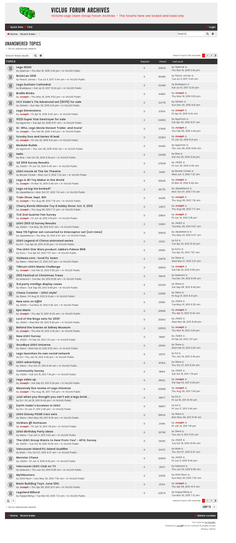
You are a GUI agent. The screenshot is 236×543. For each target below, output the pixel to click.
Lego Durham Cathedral (33, 84)
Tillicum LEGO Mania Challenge (38, 267)
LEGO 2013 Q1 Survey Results (36, 223)
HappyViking (27, 495)
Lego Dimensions (28, 110)
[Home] (27, 13)
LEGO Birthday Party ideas (34, 431)
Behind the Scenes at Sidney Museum (43, 327)
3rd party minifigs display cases (39, 284)
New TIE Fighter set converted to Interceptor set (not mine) (59, 232)
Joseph (24, 96)
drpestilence (27, 192)
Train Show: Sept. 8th (31, 197)
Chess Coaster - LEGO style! (36, 293)
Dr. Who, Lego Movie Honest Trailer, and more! (49, 128)
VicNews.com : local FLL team (37, 258)
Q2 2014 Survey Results (32, 162)
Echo (22, 253)
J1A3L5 (23, 166)
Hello (19, 154)
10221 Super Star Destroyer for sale (41, 119)
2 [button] (207, 55)
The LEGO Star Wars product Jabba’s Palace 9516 (51, 249)
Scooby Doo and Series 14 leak (37, 136)
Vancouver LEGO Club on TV (36, 466)
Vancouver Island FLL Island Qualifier (42, 449)
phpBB (179, 525)
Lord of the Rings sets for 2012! (38, 319)
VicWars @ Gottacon (31, 423)
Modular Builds (26, 145)
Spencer (24, 70)
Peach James (27, 79)
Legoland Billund (28, 492)
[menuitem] (28, 27)
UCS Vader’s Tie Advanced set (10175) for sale (48, 102)
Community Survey (30, 371)
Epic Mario (23, 310)
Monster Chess (27, 457)
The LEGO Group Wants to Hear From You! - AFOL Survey (56, 440)
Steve (23, 261)
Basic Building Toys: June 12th (37, 483)
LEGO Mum (26, 478)
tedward (24, 279)
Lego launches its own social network (43, 353)
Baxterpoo (25, 88)
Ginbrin (24, 105)
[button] (215, 56)
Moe (22, 157)
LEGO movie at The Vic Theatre (38, 171)
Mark (22, 452)
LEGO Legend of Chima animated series (44, 241)
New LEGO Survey (28, 336)
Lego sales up (26, 379)
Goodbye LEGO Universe (33, 345)
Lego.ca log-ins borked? (33, 188)
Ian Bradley (210, 522)
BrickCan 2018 (26, 76)
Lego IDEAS (24, 67)
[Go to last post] (186, 67)
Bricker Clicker (27, 174)
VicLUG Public (72, 70)
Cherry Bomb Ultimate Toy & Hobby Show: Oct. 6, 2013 (54, 206)
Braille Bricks (25, 93)
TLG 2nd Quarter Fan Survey (36, 214)
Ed (21, 244)
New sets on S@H (29, 301)
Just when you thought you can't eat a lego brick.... (53, 397)
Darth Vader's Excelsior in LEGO (38, 405)
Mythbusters (25, 475)
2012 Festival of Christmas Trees (39, 275)
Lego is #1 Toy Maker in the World (40, 180)
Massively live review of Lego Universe (43, 388)
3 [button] (211, 55)
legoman (25, 122)
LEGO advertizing (28, 362)
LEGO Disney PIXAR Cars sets (36, 414)
